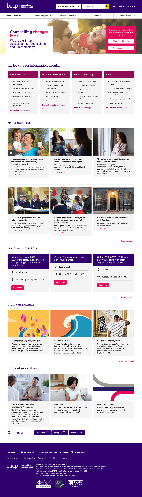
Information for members (20, 110)
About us (98, 15)
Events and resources (69, 15)
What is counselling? (82, 107)
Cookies (53, 458)
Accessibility (42, 458)
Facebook (41, 432)
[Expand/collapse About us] (103, 15)
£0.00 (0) (120, 6)
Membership (12, 15)
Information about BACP (116, 107)
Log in (132, 6)
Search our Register (121, 48)
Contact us (63, 458)
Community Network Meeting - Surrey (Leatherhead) (69, 258)
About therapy (126, 15)
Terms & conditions (14, 458)
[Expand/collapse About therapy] (134, 15)
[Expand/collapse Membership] (20, 15)
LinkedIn (75, 432)
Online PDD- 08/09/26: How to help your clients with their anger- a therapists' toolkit (112, 260)
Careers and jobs (41, 15)
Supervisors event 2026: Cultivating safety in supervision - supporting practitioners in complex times (27, 261)
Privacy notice (29, 458)
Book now (17, 287)
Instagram (58, 432)
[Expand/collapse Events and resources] (80, 15)
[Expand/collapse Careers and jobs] (50, 15)
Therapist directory (121, 41)
